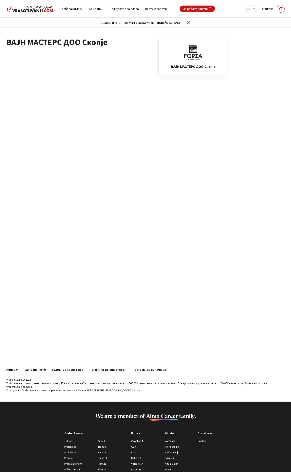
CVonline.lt (137, 441)
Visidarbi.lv (137, 463)
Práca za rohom (73, 463)
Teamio (102, 446)
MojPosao (170, 441)
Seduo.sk (102, 458)
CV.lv (133, 446)
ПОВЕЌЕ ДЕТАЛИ (168, 23)
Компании (96, 9)
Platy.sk (102, 469)
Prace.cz (68, 458)
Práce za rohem (72, 469)
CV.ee (134, 452)
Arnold (101, 441)
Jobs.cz (68, 441)
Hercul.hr (169, 458)
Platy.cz (102, 463)
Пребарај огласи (71, 9)
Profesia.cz (70, 452)
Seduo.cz (102, 452)
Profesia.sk (70, 446)
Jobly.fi (202, 441)
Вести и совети (156, 9)
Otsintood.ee (138, 469)
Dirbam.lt (136, 458)
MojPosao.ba (172, 446)
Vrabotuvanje (172, 452)
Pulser (168, 469)
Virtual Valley (171, 463)
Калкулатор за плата (124, 9)
